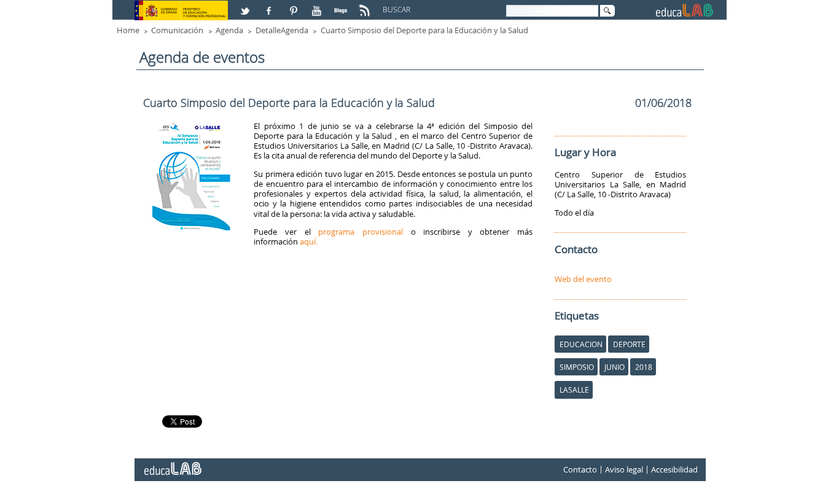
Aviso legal (624, 469)
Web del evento (583, 278)
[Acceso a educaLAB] (172, 463)
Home (128, 30)
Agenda (229, 30)
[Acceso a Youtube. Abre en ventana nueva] (318, 5)
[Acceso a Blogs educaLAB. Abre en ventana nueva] (342, 5)
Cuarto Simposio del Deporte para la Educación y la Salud (424, 30)
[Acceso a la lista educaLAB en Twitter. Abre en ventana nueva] (246, 5)
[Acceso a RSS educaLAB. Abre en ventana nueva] (366, 5)
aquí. (309, 241)
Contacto (580, 469)
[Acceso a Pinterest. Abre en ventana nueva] (294, 5)
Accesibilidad (674, 469)
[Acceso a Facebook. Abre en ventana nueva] (270, 5)
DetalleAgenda (282, 30)
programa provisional (360, 231)
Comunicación (177, 30)
